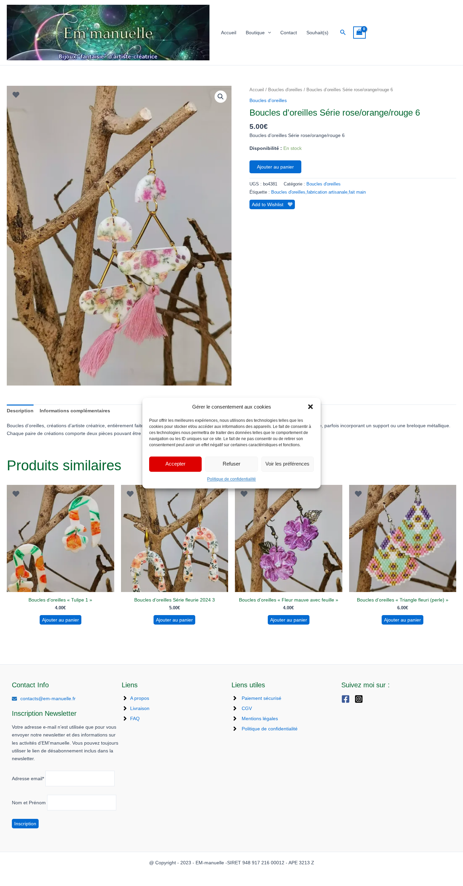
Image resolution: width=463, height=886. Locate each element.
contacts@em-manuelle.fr (48, 698)
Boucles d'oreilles (285, 89)
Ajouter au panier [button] (60, 620)
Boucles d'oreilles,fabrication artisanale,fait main (318, 192)
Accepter (175, 464)
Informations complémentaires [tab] (75, 410)
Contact (288, 32)
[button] (310, 406)
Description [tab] (20, 410)
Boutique (255, 32)
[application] (268, 32)
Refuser (231, 464)
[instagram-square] (360, 699)
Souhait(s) (317, 32)
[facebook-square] (347, 699)
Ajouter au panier (275, 167)
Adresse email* (28, 778)
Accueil (228, 32)
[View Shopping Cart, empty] (359, 32)
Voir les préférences (287, 464)
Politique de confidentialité (231, 479)
